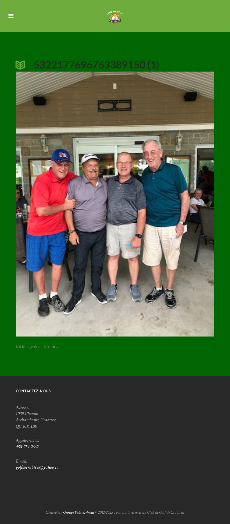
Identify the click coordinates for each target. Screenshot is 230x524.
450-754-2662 (27, 447)
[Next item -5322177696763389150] (164, 204)
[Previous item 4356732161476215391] (65, 204)
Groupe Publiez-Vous (78, 512)
